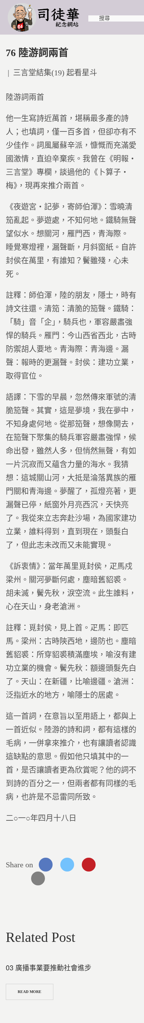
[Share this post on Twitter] (67, 865)
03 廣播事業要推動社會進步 (48, 967)
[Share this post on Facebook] (46, 865)
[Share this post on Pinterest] (89, 865)
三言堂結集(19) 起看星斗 (55, 72)
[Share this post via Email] (38, 878)
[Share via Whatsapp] (110, 865)
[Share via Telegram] (16, 878)
